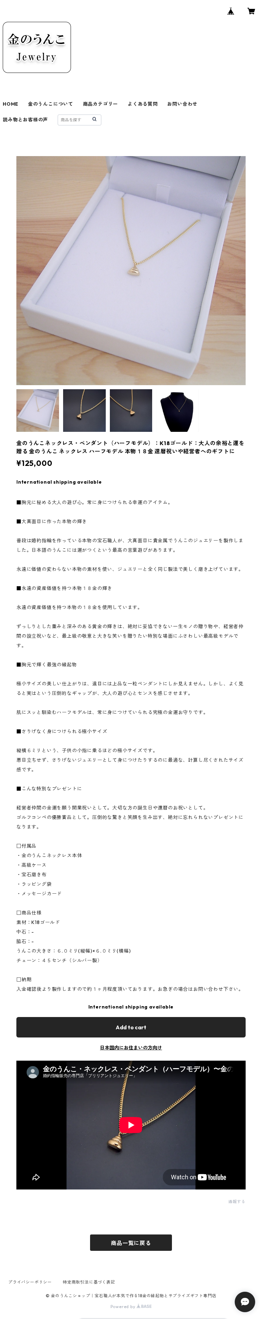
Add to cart (131, 1027)
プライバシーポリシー (30, 1282)
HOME (10, 104)
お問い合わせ (182, 104)
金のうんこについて (50, 104)
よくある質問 (143, 104)
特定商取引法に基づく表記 (89, 1282)
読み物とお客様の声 (25, 120)
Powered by (124, 1306)
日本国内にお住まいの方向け (131, 1048)
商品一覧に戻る (131, 1243)
